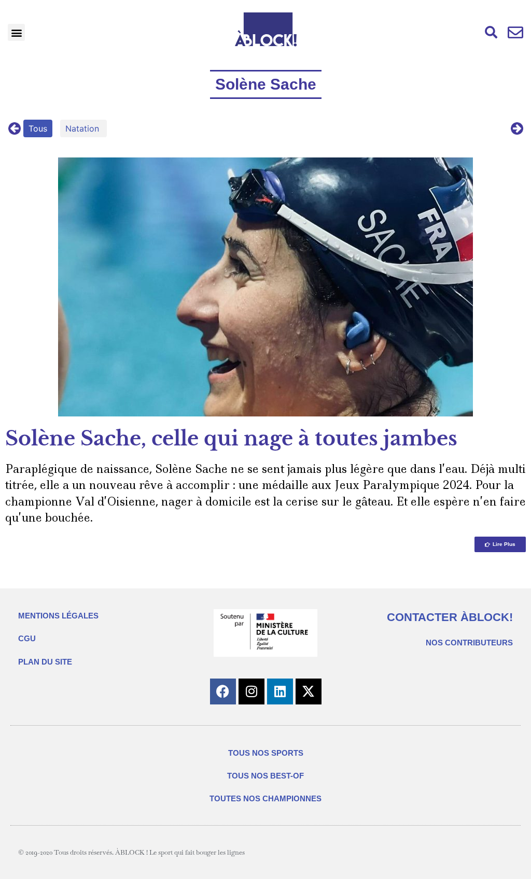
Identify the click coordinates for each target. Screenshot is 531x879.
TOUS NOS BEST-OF (265, 775)
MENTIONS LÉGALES (58, 615)
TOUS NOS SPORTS (265, 752)
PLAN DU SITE (45, 661)
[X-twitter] (309, 691)
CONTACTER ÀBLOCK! (450, 617)
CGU (27, 638)
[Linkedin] (280, 691)
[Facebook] (223, 691)
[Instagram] (251, 691)
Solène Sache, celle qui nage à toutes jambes (231, 438)
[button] (16, 32)
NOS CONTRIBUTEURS (469, 642)
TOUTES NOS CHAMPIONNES (265, 798)
